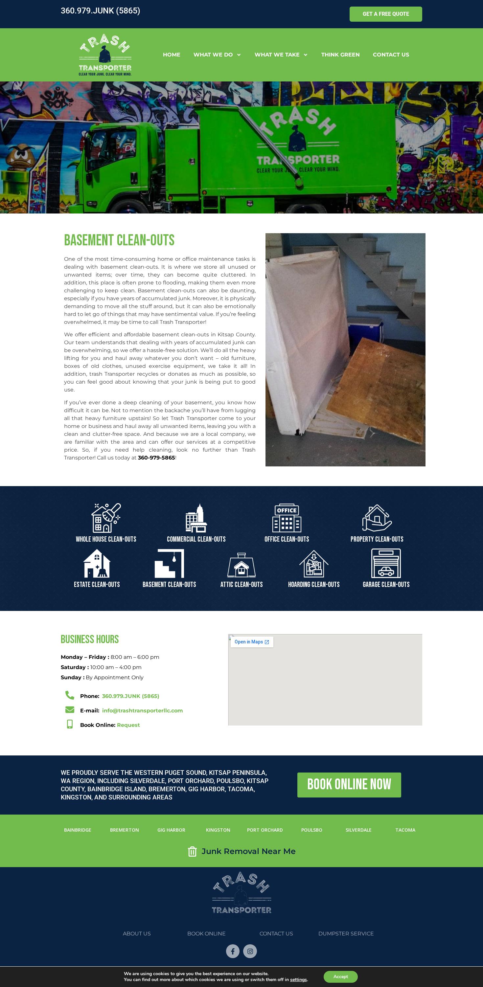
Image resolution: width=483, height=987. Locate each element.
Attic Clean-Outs (241, 584)
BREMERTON (124, 830)
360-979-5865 (156, 458)
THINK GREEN (340, 55)
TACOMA (405, 830)
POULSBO (311, 830)
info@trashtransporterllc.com (142, 710)
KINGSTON (218, 830)
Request (110, 725)
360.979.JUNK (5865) (100, 10)
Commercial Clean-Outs (196, 539)
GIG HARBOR (171, 830)
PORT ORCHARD (265, 830)
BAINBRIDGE (77, 830)
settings (298, 980)
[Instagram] (250, 951)
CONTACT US (391, 55)
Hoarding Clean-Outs (314, 584)
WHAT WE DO (213, 55)
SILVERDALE (359, 830)
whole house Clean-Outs (106, 539)
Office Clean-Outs (286, 539)
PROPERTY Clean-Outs (377, 539)
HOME (171, 55)
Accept (341, 977)
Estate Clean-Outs (97, 584)
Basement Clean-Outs (169, 584)
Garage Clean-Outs (386, 584)
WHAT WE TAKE (277, 55)
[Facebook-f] (233, 951)
